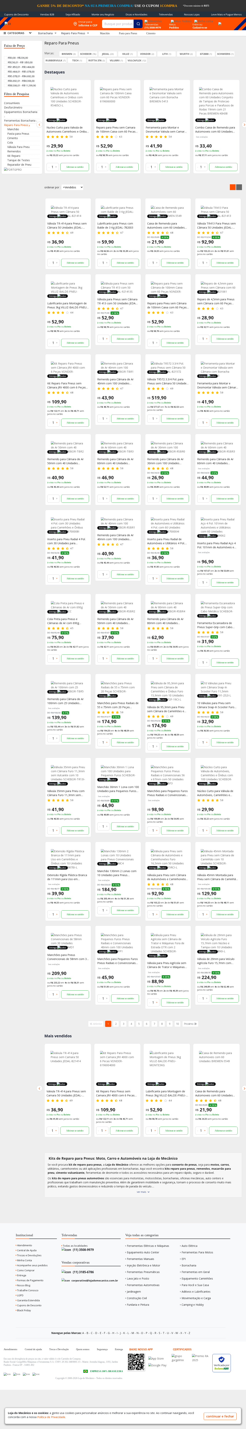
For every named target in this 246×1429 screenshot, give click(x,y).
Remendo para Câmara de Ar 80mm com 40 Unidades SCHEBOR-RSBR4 (165, 621)
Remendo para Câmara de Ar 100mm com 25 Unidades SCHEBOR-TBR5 (65, 701)
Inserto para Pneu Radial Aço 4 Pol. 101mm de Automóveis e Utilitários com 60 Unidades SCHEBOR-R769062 (216, 545)
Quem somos (82, 1349)
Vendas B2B (47, 14)
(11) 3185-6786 (83, 1272)
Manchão (105, 33)
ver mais (141, 1192)
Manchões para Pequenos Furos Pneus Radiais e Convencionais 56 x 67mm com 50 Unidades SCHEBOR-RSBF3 (167, 793)
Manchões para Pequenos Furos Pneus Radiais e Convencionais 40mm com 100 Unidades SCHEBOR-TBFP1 (117, 961)
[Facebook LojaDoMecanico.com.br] (7, 1374)
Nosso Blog (23, 1285)
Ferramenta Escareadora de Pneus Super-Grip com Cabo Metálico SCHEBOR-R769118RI (216, 625)
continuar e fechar (220, 1416)
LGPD (20, 1295)
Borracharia (189, 1265)
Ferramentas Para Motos (197, 1252)
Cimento (150, 33)
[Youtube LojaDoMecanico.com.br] (16, 1374)
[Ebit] (181, 1356)
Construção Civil (137, 1298)
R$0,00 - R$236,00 (17, 57)
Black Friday (24, 1310)
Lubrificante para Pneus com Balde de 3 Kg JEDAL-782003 (115, 225)
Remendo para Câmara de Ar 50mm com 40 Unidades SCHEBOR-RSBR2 (115, 621)
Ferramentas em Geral (196, 1272)
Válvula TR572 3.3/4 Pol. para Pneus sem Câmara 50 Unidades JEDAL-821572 (167, 381)
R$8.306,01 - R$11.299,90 (21, 85)
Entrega (21, 1275)
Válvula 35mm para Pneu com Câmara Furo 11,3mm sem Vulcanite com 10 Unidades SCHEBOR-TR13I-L (66, 793)
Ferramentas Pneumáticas (143, 1272)
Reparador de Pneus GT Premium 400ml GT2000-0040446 (216, 1093)
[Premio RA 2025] (201, 1356)
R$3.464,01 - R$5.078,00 (20, 71)
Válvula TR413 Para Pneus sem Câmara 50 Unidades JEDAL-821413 (216, 226)
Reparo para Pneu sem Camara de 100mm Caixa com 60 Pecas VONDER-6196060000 (66, 130)
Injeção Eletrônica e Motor (143, 1265)
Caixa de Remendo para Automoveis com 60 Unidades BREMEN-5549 (164, 1093)
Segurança (102, 1349)
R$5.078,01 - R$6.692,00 (20, 76)
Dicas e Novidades (136, 14)
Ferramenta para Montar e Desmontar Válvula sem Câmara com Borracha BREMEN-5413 (217, 385)
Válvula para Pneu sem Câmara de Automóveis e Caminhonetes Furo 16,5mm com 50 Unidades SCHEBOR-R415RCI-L (167, 877)
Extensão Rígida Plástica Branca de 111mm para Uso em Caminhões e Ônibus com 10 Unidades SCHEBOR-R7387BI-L (67, 877)
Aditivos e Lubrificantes (196, 1291)
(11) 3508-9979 (83, 1250)
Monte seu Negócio (103, 14)
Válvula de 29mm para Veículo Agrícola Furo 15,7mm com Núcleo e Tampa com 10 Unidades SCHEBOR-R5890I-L (215, 961)
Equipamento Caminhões (197, 1278)
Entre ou (197, 24)
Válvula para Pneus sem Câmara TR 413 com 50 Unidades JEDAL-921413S (117, 301)
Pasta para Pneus (128, 33)
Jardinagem (134, 1291)
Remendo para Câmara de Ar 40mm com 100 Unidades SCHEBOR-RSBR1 (115, 537)
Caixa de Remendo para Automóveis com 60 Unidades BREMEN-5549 (166, 226)
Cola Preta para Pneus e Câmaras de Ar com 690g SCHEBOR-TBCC (63, 621)
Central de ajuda (33, 1349)
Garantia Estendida (28, 1300)
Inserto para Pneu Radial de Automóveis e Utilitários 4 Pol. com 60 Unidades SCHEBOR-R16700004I (166, 541)
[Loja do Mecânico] (43, 24)
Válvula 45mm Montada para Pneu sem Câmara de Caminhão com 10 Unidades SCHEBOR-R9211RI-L (217, 877)
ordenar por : (52, 187)
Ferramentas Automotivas (143, 1285)
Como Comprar (26, 1270)
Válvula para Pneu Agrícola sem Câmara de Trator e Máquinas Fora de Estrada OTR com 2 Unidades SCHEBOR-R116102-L (166, 965)
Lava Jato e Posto (138, 1278)
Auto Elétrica (189, 1246)
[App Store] (157, 1358)
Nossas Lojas (192, 14)
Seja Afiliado (73, 14)
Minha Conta (24, 1260)
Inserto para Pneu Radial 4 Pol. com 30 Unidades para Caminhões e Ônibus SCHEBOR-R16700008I (67, 541)
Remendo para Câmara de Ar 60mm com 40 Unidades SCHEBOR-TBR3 (115, 461)
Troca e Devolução (59, 1349)
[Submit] (138, 24)
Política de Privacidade (51, 1417)
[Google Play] (157, 1365)
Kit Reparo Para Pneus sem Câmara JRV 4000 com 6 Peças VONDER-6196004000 (66, 385)
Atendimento (24, 1245)
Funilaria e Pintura (138, 1304)
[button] (39, 125)
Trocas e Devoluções (29, 1255)
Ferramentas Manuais (140, 1259)
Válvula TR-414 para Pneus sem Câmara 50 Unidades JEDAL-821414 (67, 226)
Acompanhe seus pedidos (32, 1265)
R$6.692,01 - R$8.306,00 (20, 80)
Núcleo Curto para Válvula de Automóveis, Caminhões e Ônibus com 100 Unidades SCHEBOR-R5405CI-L (215, 793)
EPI (184, 1259)
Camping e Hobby (193, 1304)
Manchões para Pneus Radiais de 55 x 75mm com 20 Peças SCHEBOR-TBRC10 (118, 705)
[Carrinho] (219, 21)
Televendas (166, 14)
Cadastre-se (200, 27)
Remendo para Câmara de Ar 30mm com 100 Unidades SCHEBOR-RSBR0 (165, 461)
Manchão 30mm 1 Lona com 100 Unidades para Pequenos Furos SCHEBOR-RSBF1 (118, 789)
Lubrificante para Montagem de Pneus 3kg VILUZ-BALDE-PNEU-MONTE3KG (215, 130)
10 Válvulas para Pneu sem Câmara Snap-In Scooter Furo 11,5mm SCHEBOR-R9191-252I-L (218, 705)
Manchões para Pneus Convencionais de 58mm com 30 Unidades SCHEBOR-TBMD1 (67, 957)
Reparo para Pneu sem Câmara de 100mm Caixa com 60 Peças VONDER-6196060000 (167, 305)
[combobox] (122, 24)
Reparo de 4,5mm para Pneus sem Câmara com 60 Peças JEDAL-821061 (215, 301)
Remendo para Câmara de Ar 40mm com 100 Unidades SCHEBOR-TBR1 (115, 381)
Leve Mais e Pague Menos (226, 14)
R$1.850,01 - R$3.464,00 (20, 66)
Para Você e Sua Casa (195, 1285)
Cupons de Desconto (16, 14)
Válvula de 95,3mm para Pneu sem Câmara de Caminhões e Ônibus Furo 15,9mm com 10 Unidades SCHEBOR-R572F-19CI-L (167, 709)
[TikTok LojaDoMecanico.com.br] (35, 1374)
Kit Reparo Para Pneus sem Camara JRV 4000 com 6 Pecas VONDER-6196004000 (66, 1093)
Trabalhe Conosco (27, 1290)
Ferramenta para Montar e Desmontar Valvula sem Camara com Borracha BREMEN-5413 (116, 130)
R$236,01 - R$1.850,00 (19, 62)
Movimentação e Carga (196, 1298)
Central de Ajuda (27, 1250)
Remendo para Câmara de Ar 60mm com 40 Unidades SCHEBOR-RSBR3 (215, 461)
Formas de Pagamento (30, 1280)
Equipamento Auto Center (143, 1252)
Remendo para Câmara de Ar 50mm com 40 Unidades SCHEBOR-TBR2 (65, 461)
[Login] (203, 20)
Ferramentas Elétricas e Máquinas (148, 1246)
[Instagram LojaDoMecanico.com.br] (26, 1374)
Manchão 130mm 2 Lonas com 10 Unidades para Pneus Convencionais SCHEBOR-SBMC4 (118, 873)
